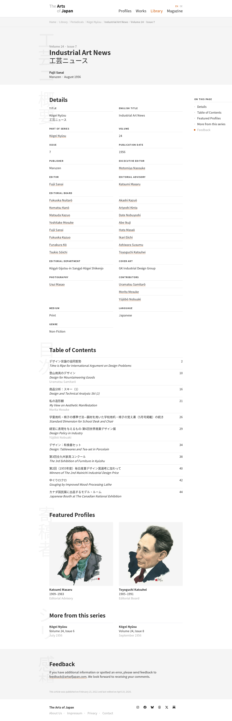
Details (201, 106)
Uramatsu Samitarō (132, 284)
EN (176, 6)
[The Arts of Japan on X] (167, 708)
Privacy (92, 713)
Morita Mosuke (129, 291)
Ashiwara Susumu (131, 244)
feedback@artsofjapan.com (68, 676)
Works (141, 10)
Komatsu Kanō (59, 207)
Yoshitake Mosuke (61, 222)
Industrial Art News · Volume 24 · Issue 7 (129, 22)
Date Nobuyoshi (130, 215)
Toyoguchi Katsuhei (132, 252)
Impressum (74, 713)
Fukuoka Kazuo (60, 237)
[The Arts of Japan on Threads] (160, 708)
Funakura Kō (58, 244)
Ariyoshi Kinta (128, 207)
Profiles (125, 10)
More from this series (211, 124)
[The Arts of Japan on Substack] (175, 708)
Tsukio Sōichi (58, 252)
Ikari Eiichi (126, 237)
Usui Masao (57, 284)
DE (181, 6)
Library (157, 10)
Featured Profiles (209, 118)
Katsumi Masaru (129, 184)
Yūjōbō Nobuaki (130, 299)
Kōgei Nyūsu (94, 22)
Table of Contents (209, 112)
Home (52, 22)
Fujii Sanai (56, 184)
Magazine (175, 10)
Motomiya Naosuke (132, 168)
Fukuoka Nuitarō (60, 200)
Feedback (203, 130)
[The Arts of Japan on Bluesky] (153, 708)
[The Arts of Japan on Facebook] (146, 708)
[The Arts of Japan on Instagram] (138, 708)
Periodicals (77, 22)
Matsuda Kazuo (59, 215)
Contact (107, 713)
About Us (55, 713)
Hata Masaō (127, 230)
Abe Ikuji (125, 222)
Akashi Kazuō (128, 200)
